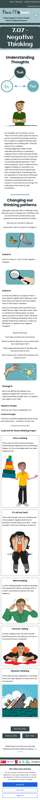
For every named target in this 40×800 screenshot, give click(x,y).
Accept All (20, 785)
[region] (20, 783)
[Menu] (36, 15)
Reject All (20, 796)
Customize (20, 790)
